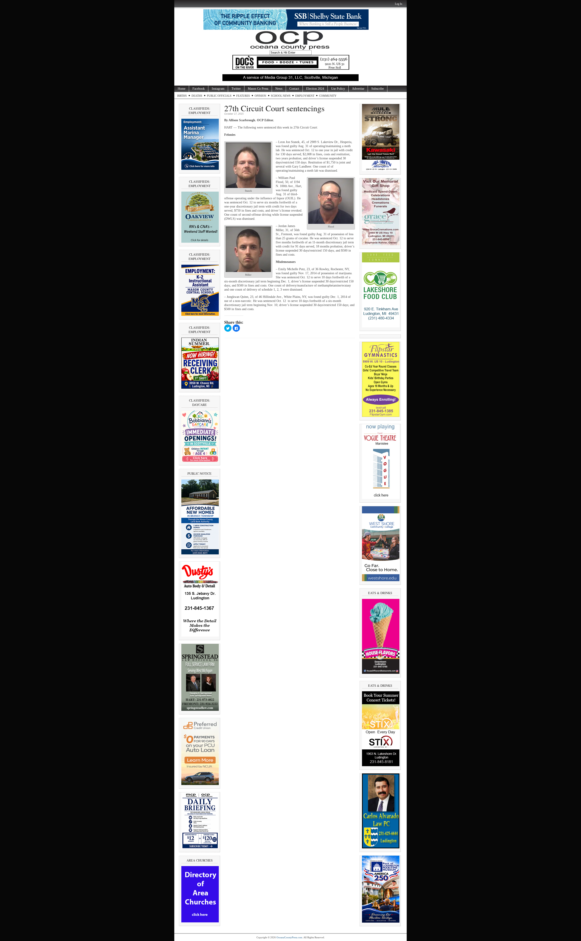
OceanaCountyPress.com (289, 937)
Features (243, 95)
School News (280, 95)
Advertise (358, 88)
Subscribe (377, 88)
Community (328, 95)
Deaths (197, 95)
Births (182, 95)
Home (181, 88)
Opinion (260, 95)
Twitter (236, 88)
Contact (294, 88)
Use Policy (338, 88)
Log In (398, 3)
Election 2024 (315, 88)
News (278, 88)
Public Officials (219, 95)
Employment (304, 95)
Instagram (218, 88)
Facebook (198, 88)
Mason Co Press (258, 88)
